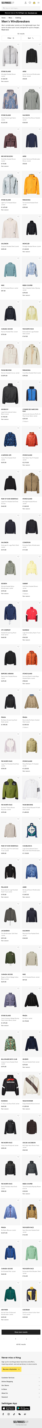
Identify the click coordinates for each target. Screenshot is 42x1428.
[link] (10, 75)
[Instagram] (8, 1415)
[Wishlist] (30, 3)
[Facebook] (3, 1415)
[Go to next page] (38, 1339)
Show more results (21, 1332)
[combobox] (22, 8)
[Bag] (34, 3)
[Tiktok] (14, 1415)
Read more (5, 30)
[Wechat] (19, 1415)
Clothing (18, 18)
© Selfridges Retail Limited (21, 1424)
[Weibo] (25, 1415)
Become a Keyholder (10, 1369)
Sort (29, 38)
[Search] (3, 8)
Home (3, 18)
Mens (10, 18)
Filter (9, 38)
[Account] (26, 3)
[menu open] (38, 3)
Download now (32, 13)
